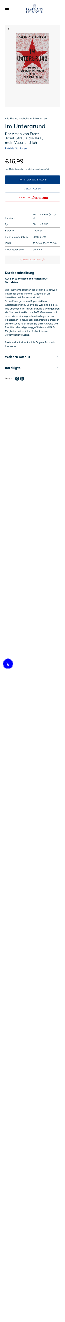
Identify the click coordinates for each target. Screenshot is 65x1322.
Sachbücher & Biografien (33, 118)
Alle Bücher (11, 118)
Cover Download (30, 259)
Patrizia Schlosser (16, 148)
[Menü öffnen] (7, 8)
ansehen (37, 249)
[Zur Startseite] (34, 8)
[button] (8, 663)
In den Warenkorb (35, 179)
